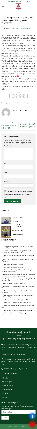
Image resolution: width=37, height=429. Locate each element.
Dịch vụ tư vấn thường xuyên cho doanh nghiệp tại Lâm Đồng (17, 310)
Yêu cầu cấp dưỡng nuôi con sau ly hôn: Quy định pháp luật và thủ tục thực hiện (17, 256)
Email (6, 172)
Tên (5, 163)
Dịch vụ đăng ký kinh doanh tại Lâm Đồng (13, 267)
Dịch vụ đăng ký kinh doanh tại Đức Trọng (13, 264)
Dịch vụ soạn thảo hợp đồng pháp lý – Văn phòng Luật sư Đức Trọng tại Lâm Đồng (18, 291)
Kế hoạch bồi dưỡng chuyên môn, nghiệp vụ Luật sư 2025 (8, 125)
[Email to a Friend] (20, 96)
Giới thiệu (4, 378)
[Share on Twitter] (16, 96)
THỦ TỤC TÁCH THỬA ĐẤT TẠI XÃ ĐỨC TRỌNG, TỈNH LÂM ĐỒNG (17, 260)
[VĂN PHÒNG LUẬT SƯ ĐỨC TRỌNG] (18, 6)
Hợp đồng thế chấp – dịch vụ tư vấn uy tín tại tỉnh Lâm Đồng (17, 302)
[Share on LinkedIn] (27, 96)
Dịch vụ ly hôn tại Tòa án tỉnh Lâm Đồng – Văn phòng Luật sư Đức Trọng (18, 313)
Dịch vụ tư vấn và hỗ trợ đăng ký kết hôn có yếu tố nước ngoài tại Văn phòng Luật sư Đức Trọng (17, 270)
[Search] (35, 6)
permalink (30, 103)
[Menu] (2, 6)
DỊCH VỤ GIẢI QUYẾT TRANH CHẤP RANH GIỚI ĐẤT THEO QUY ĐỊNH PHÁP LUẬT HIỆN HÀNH (16, 251)
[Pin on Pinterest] (23, 96)
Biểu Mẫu (4, 393)
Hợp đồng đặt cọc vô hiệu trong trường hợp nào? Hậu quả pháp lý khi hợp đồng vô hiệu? (18, 279)
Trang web (7, 182)
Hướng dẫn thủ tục (7, 389)
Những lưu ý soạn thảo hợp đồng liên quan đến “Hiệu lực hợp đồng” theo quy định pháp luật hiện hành (18, 247)
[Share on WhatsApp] (9, 96)
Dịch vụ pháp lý (6, 382)
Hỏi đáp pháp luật (7, 385)
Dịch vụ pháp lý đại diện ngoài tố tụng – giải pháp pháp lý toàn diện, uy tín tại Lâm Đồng (18, 296)
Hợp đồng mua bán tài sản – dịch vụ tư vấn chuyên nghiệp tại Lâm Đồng (17, 306)
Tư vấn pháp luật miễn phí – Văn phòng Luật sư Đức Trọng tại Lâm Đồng (17, 287)
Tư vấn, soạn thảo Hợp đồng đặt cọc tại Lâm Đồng (14, 283)
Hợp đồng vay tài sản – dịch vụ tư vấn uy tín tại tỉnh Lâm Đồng (17, 299)
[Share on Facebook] (13, 96)
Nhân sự (4, 397)
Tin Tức (17, 103)
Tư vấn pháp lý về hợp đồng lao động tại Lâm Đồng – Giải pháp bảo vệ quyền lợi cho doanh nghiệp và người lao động (18, 275)
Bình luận (7, 146)
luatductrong (25, 28)
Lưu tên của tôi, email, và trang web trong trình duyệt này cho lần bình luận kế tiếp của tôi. (18, 194)
